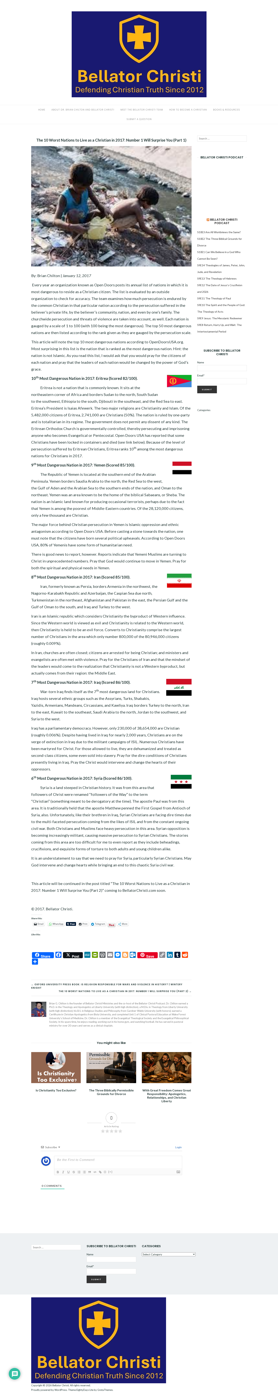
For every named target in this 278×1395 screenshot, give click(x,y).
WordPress (60, 1389)
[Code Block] (95, 1172)
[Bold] (58, 1172)
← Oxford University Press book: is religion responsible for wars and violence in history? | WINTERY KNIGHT (106, 986)
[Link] (100, 1172)
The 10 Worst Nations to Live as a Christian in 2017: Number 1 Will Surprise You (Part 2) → (125, 991)
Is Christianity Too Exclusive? (56, 1090)
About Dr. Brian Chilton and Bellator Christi (82, 109)
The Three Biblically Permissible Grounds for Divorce (111, 1092)
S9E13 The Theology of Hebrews (217, 278)
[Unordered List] (84, 1172)
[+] (110, 1171)
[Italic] (63, 1172)
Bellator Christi (60, 1385)
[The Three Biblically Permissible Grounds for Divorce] (111, 1067)
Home (41, 109)
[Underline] (68, 1172)
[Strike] (73, 1172)
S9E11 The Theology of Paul (214, 298)
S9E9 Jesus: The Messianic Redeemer (219, 318)
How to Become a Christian (188, 109)
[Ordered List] (79, 1172)
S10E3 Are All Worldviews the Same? (219, 232)
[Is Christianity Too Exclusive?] (56, 1067)
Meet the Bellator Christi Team (141, 109)
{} (105, 1171)
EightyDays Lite (84, 1389)
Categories (203, 410)
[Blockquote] (89, 1172)
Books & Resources (226, 109)
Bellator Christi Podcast (223, 221)
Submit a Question (139, 119)
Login (178, 1147)
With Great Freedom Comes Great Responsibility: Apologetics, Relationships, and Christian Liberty (166, 1095)
